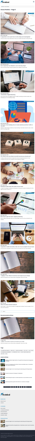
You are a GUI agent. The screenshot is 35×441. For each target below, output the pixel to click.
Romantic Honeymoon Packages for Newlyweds (14, 373)
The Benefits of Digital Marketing (8, 94)
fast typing (31, 350)
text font (25, 350)
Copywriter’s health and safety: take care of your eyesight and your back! (17, 246)
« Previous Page (7, 386)
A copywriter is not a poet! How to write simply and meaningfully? (15, 36)
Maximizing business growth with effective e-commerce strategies (17, 381)
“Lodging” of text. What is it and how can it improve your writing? (15, 275)
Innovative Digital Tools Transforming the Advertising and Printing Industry (19, 421)
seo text (2, 353)
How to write (3, 408)
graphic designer (19, 350)
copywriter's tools (16, 352)
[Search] (2, 311)
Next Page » (29, 386)
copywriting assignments (6, 352)
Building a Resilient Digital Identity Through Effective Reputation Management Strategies (19, 360)
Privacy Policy (3, 437)
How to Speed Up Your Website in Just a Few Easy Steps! (13, 65)
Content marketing (4, 413)
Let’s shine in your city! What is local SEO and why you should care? (16, 156)
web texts (13, 350)
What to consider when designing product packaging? (10, 341)
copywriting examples (5, 350)
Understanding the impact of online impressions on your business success (19, 377)
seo (6, 353)
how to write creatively (25, 352)
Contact (2, 402)
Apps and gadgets (4, 411)
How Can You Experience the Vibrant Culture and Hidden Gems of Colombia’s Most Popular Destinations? (19, 365)
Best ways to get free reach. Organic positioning (11, 216)
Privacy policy (3, 401)
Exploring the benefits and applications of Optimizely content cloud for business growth (20, 425)
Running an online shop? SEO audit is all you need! (12, 186)
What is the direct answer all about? (9, 304)
